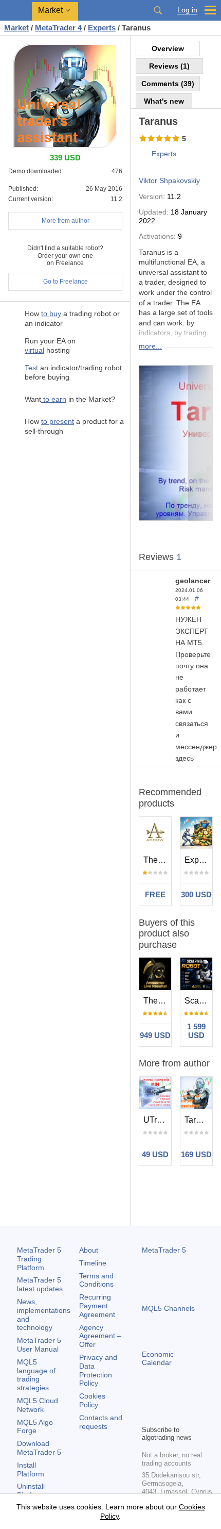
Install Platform (30, 1469)
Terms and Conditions (96, 1280)
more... (150, 346)
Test (31, 368)
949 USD (155, 1035)
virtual (34, 350)
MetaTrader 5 (164, 1250)
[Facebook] (148, 1399)
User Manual (39, 1344)
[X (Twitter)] (181, 1399)
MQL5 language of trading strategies (36, 1375)
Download (39, 1447)
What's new (164, 101)
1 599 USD (196, 1031)
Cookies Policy (92, 1400)
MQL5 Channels (168, 1308)
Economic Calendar (158, 1358)
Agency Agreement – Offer (100, 1336)
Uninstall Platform (31, 1490)
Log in (187, 10)
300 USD (196, 894)
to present (57, 421)
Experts (164, 154)
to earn (53, 399)
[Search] (158, 10)
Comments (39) (167, 83)
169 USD (196, 1154)
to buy (51, 313)
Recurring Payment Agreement (97, 1306)
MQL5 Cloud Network (37, 1404)
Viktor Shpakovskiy (169, 180)
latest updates (40, 1284)
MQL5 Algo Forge (35, 1426)
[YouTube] (197, 1399)
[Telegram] (164, 1399)
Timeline (92, 1263)
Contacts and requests (100, 1422)
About (88, 1250)
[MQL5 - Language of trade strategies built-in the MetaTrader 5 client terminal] (16, 10)
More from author (65, 220)
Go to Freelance (65, 281)
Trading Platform (39, 1259)
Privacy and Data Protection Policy (98, 1370)
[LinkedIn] (148, 1415)
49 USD (155, 1154)
